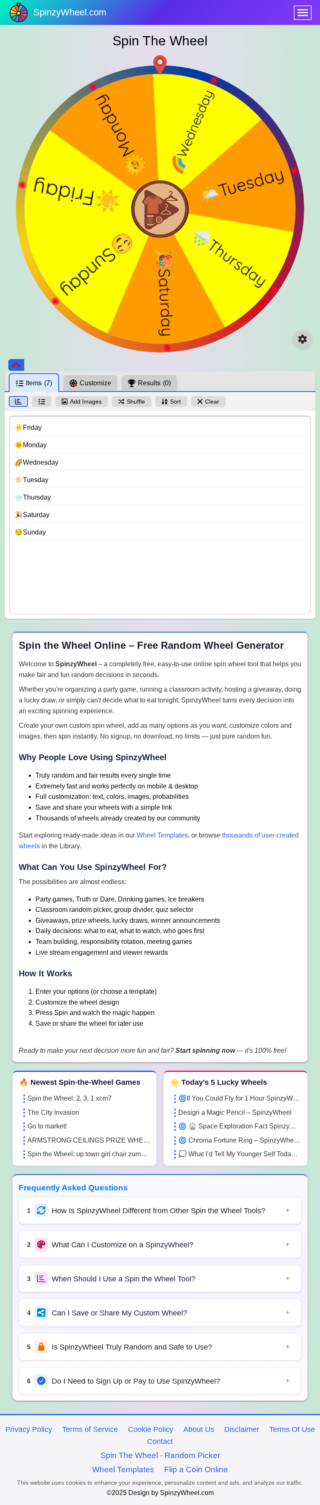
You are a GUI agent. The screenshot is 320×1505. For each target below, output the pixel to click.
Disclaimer (241, 1429)
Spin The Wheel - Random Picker (160, 1455)
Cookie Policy (150, 1429)
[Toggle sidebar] (16, 365)
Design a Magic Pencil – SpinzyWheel (235, 1112)
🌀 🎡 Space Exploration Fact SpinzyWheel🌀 (239, 1126)
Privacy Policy (28, 1429)
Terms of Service (90, 1429)
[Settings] (302, 339)
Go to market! (47, 1126)
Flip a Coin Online (196, 1469)
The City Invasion (53, 1112)
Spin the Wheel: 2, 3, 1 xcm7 (70, 1098)
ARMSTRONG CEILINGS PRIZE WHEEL (89, 1140)
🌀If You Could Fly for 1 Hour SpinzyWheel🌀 (239, 1098)
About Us (198, 1429)
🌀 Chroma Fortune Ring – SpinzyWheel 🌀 (239, 1140)
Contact (160, 1441)
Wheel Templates (162, 835)
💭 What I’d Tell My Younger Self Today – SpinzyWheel (239, 1154)
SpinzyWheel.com (69, 12)
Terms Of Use (292, 1429)
